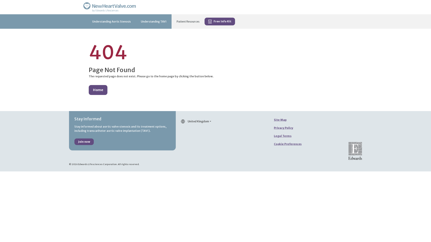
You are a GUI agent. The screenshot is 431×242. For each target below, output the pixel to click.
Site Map (280, 120)
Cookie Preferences (288, 144)
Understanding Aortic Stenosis (111, 21)
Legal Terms (283, 136)
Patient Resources (188, 21)
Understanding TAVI (154, 21)
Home (98, 90)
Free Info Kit (222, 21)
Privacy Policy (283, 128)
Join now (84, 141)
